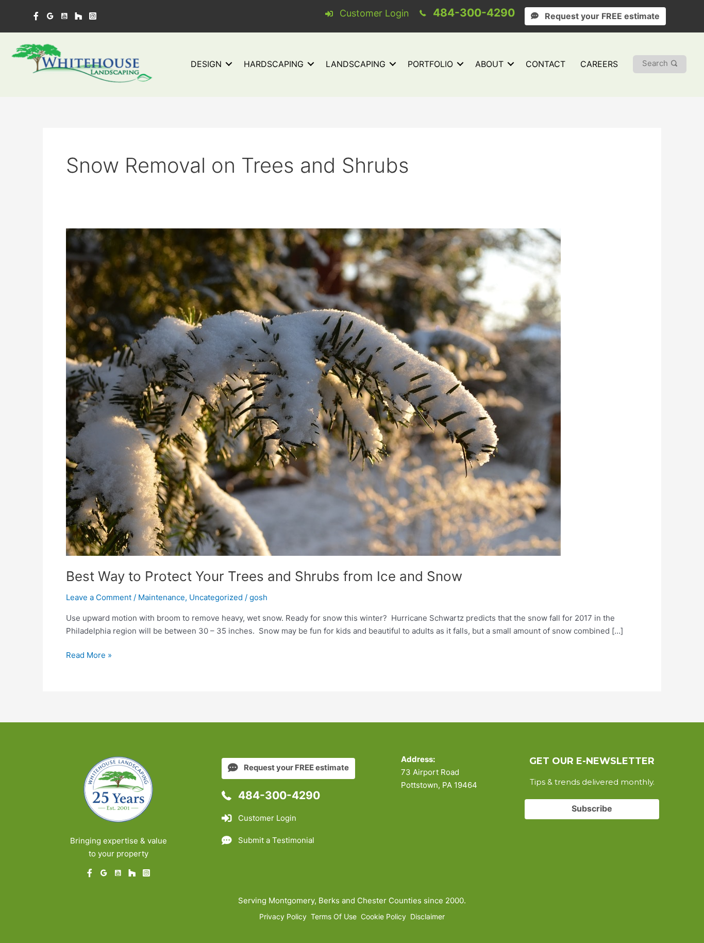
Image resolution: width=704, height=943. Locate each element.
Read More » (89, 656)
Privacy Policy (283, 916)
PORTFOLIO (430, 64)
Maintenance (161, 597)
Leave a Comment (98, 597)
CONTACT (545, 64)
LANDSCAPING (355, 64)
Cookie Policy (383, 916)
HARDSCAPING (274, 64)
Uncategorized (216, 597)
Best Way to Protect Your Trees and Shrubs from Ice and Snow (264, 576)
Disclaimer (427, 916)
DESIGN (206, 64)
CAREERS (599, 64)
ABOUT (489, 64)
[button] (229, 64)
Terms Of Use (334, 916)
